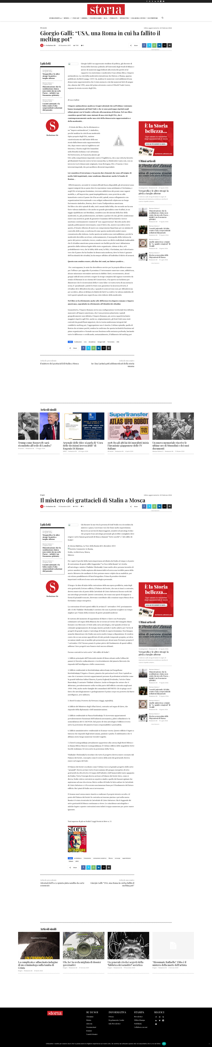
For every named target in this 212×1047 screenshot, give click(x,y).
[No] (209, 1044)
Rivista (88, 1020)
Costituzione (78, 342)
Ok (164, 1043)
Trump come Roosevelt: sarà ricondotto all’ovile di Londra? (34, 444)
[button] (162, 17)
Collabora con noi (140, 1027)
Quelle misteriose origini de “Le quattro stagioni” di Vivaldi (159, 244)
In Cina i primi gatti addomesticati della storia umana (112, 364)
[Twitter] (152, 1)
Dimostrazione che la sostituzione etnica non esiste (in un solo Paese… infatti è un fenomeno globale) (52, 90)
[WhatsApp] (154, 45)
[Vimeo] (158, 1)
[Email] (164, 45)
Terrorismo (110, 342)
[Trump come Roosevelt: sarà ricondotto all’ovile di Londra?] (39, 426)
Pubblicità (138, 1024)
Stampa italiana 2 (157, 451)
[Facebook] (147, 1)
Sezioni (89, 1031)
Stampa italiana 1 (48, 83)
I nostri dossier (92, 1034)
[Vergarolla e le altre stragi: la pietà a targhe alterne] (155, 175)
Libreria (89, 1024)
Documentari (91, 1027)
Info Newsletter (115, 1024)
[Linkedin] (155, 1)
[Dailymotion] (160, 1)
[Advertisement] (87, 387)
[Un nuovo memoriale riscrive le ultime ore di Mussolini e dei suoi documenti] (173, 426)
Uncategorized (47, 70)
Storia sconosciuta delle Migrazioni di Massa (158, 256)
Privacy (111, 1016)
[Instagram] (149, 1)
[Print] (169, 45)
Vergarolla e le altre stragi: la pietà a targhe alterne (51, 76)
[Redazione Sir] (42, 45)
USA (118, 342)
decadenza (92, 342)
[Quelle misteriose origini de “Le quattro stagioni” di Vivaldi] (143, 243)
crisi (85, 342)
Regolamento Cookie (116, 1020)
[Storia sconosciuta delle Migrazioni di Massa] (143, 256)
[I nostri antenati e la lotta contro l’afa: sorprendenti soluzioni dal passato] (143, 229)
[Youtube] (163, 1)
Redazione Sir (51, 45)
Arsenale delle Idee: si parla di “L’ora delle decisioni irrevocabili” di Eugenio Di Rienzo (83, 445)
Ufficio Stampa (139, 1020)
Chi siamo (89, 1016)
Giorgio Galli (101, 342)
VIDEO (65, 451)
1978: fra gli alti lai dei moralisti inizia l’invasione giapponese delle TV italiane (128, 445)
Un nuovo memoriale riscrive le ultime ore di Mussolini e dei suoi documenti (170, 445)
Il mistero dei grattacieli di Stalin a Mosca (59, 363)
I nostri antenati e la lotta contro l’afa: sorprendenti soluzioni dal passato (52, 106)
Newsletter (138, 1016)
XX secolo (43, 28)
